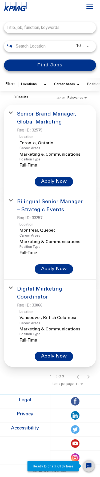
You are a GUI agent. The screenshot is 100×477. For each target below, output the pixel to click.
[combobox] (47, 27)
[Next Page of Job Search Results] (88, 376)
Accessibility (25, 428)
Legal (25, 400)
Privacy (25, 414)
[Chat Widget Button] (89, 466)
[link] (50, 148)
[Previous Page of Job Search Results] (78, 376)
